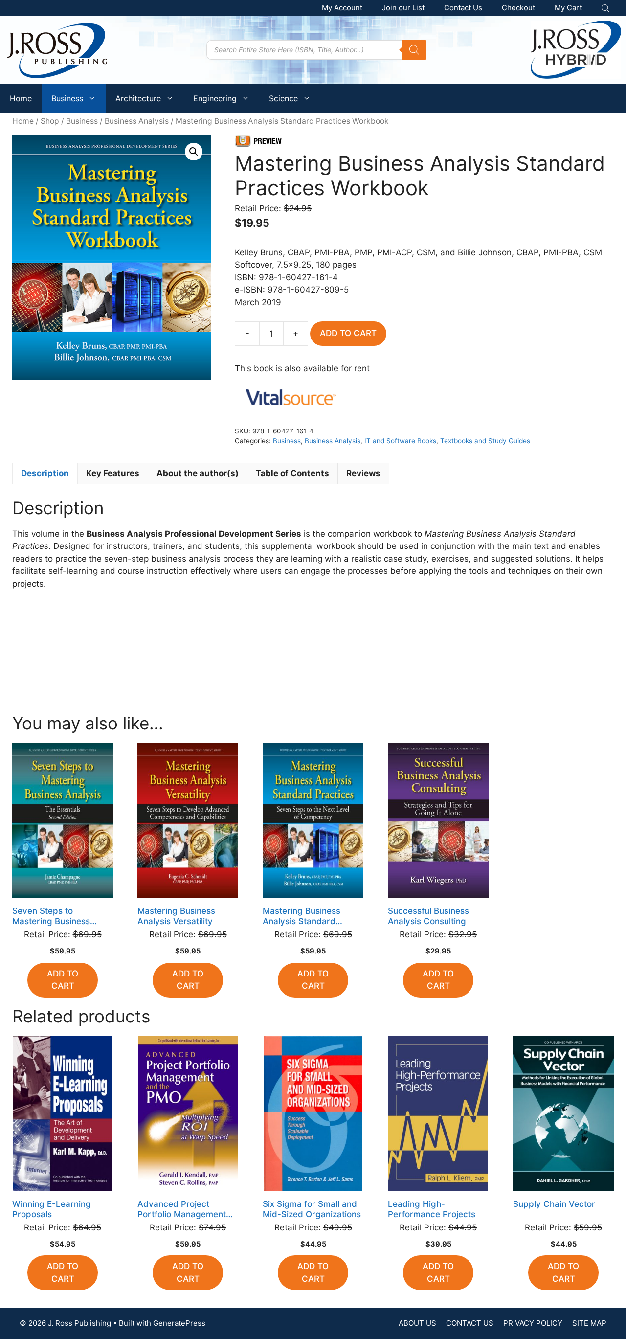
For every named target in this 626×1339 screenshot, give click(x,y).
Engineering (215, 98)
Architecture (138, 98)
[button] (193, 151)
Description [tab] (45, 473)
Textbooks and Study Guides (485, 441)
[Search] (414, 50)
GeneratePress (179, 1323)
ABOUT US (417, 1323)
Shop (50, 121)
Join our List (403, 7)
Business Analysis (137, 121)
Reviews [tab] (363, 473)
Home (21, 98)
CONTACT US (469, 1323)
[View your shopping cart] (568, 8)
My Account (342, 7)
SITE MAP (589, 1323)
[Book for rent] (291, 399)
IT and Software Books (400, 441)
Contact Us (463, 7)
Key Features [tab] (112, 473)
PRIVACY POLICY (532, 1323)
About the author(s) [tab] (197, 473)
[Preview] (261, 143)
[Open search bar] (606, 8)
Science (283, 98)
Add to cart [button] (62, 980)
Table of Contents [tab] (292, 473)
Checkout (518, 7)
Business (67, 98)
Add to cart (348, 333)
